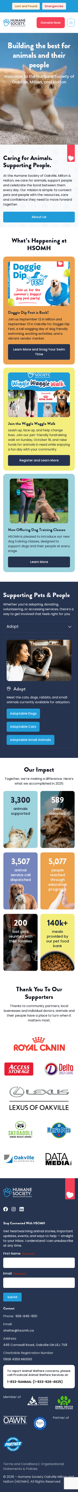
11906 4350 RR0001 (17, 1359)
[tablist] (39, 626)
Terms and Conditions (20, 1464)
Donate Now (51, 22)
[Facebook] (5, 1209)
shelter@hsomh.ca (18, 1330)
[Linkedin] (21, 1209)
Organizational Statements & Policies (33, 1466)
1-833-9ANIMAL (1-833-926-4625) (35, 1381)
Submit (12, 1297)
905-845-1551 (26, 1316)
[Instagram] (13, 1209)
